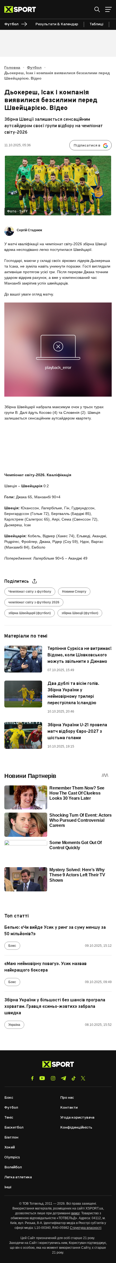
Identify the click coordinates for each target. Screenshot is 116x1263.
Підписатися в (87, 145)
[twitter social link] (83, 1078)
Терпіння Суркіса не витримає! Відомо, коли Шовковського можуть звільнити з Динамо (79, 655)
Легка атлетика (18, 1177)
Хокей (9, 1147)
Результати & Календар (56, 24)
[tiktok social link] (73, 1078)
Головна (12, 67)
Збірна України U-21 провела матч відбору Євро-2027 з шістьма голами (77, 732)
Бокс (12, 946)
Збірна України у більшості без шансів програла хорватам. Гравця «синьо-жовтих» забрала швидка (54, 1007)
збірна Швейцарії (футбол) (29, 613)
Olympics (12, 1157)
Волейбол (13, 1167)
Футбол (34, 67)
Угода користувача (77, 1117)
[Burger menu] (108, 9)
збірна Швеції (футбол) (80, 613)
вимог (75, 1213)
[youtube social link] (42, 1078)
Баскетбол (13, 1127)
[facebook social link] (32, 1078)
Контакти (69, 1107)
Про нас (67, 1097)
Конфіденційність (76, 1127)
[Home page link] (22, 9)
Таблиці (96, 24)
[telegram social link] (63, 1078)
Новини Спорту (74, 591)
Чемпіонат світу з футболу (29, 591)
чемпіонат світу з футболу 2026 (33, 602)
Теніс (8, 1117)
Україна (14, 1025)
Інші (7, 1187)
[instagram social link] (53, 1078)
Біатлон (11, 1137)
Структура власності (85, 1228)
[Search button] (97, 9)
